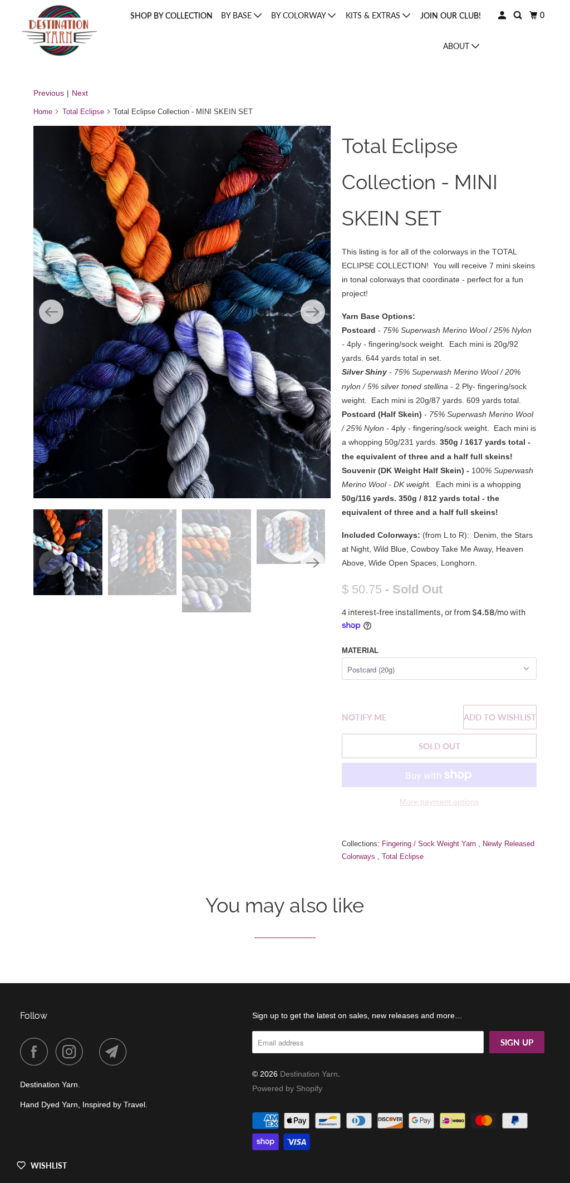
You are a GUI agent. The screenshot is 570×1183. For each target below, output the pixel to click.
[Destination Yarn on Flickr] (94, 1052)
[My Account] (503, 15)
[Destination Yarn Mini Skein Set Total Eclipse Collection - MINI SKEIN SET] (182, 312)
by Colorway (299, 15)
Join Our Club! (450, 15)
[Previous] (51, 312)
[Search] (518, 15)
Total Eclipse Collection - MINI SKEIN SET (420, 182)
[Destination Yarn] (59, 30)
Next (80, 93)
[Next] (313, 312)
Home (42, 111)
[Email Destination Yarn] (115, 1052)
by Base (237, 15)
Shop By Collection (171, 15)
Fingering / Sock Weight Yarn (430, 844)
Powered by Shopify (287, 1088)
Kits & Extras (374, 15)
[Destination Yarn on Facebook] (36, 1052)
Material (360, 650)
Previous (48, 93)
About (457, 46)
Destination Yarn (309, 1073)
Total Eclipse (83, 111)
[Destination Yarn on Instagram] (72, 1052)
